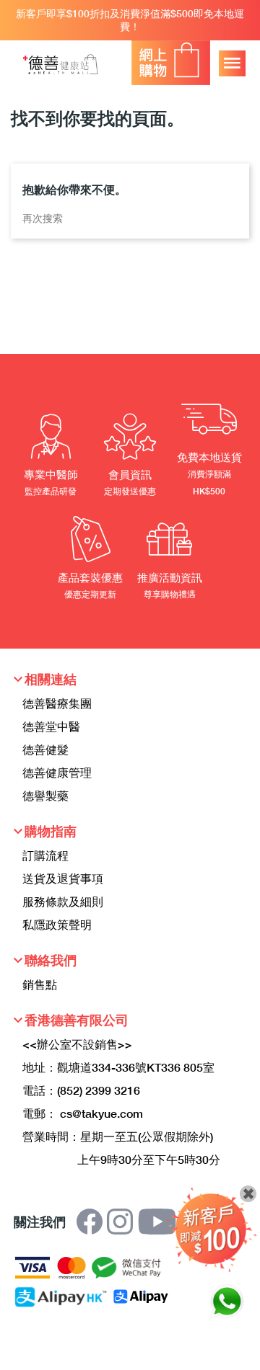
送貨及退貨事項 (62, 878)
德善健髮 (45, 749)
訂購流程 (45, 855)
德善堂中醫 (51, 726)
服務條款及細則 (62, 901)
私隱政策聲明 (57, 924)
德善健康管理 (57, 772)
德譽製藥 (45, 795)
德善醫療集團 (57, 703)
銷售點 (39, 984)
